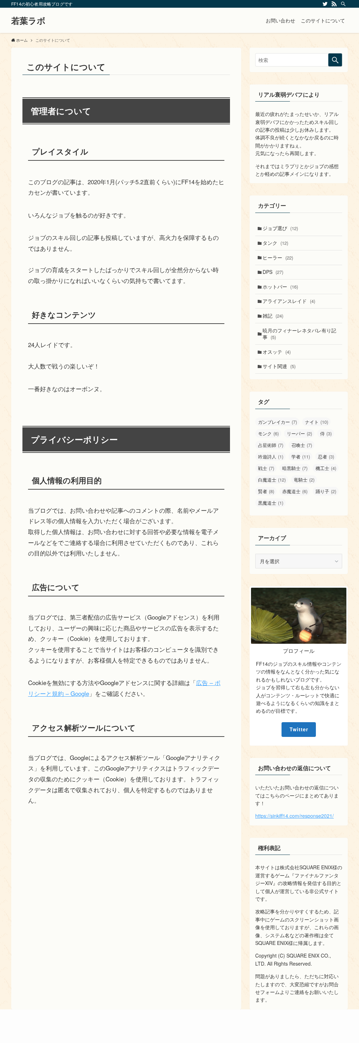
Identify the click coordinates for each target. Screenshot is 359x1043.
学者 (300, 456)
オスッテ (277, 351)
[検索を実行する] (335, 60)
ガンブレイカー (277, 422)
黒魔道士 (270, 502)
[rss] (334, 4)
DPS (273, 271)
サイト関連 (279, 365)
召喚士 (301, 445)
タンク (275, 242)
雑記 (273, 315)
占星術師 (270, 445)
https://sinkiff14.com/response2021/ (294, 815)
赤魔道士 (294, 491)
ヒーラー (278, 257)
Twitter (299, 729)
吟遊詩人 (270, 456)
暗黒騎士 (294, 468)
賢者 (266, 491)
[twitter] (325, 4)
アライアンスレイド (289, 300)
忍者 (326, 456)
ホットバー (280, 286)
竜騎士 (304, 479)
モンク (268, 433)
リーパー (299, 433)
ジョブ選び (280, 228)
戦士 (266, 468)
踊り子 (326, 491)
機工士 (326, 468)
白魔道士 (272, 479)
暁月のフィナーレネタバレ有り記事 (299, 334)
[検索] (343, 4)
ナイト (316, 422)
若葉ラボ (28, 20)
